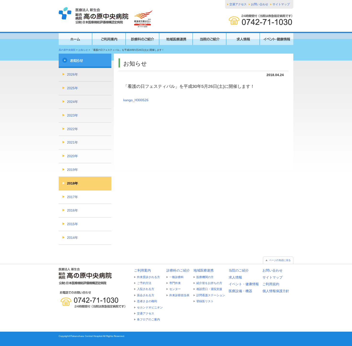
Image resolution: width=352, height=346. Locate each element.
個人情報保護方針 (275, 291)
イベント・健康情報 (244, 284)
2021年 (72, 142)
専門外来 (175, 283)
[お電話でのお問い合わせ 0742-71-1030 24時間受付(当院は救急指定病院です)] (95, 299)
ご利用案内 (142, 270)
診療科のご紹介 (178, 270)
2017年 (72, 197)
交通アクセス (238, 4)
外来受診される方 (148, 277)
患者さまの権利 (147, 301)
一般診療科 (176, 277)
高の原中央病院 (67, 50)
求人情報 (235, 277)
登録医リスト (205, 301)
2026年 (72, 74)
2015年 (72, 224)
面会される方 (145, 295)
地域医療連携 (203, 270)
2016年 (72, 210)
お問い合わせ (259, 4)
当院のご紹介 (239, 270)
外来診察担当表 (179, 295)
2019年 (72, 170)
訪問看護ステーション (210, 295)
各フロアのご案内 (148, 319)
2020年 (72, 156)
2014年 (72, 238)
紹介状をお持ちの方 (209, 283)
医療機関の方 (205, 277)
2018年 (72, 183)
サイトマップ (281, 4)
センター (175, 289)
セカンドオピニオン (150, 307)
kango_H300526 (135, 100)
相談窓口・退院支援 (209, 289)
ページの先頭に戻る (280, 260)
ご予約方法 (144, 283)
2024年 (72, 102)
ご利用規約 (270, 284)
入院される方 (145, 289)
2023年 (72, 115)
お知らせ (83, 50)
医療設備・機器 (240, 291)
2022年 (72, 129)
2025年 (72, 88)
